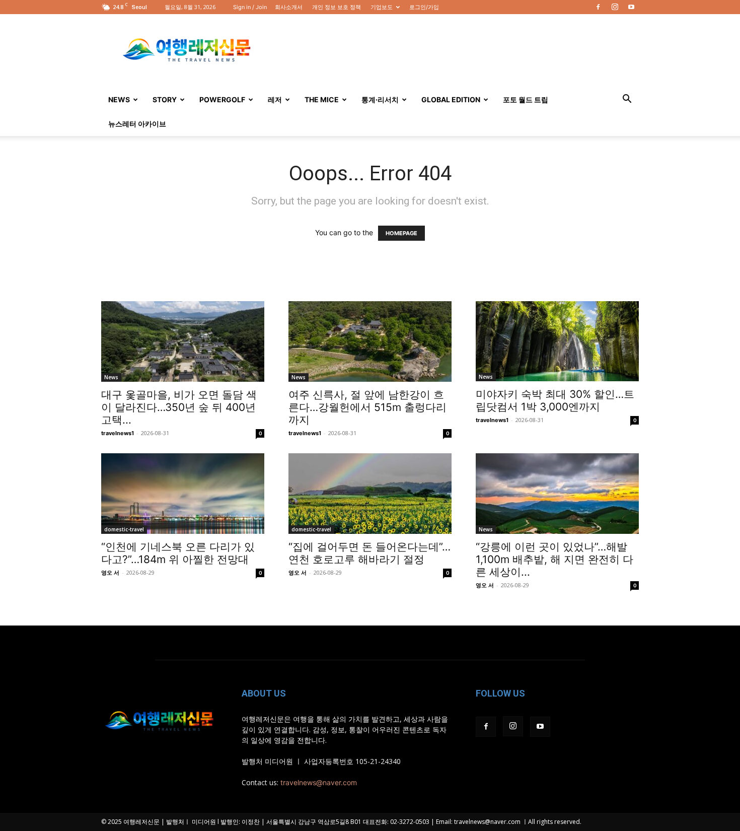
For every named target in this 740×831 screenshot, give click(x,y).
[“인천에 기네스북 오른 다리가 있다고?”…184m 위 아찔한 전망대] (182, 493)
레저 (275, 99)
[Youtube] (631, 7)
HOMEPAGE (401, 233)
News (119, 99)
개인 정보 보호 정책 (336, 7)
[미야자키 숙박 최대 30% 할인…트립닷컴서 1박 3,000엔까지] (557, 341)
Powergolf (222, 99)
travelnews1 (117, 433)
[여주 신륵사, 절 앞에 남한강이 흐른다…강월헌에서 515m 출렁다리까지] (370, 341)
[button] (627, 100)
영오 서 (110, 572)
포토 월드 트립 (525, 99)
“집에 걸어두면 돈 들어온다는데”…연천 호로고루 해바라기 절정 (369, 553)
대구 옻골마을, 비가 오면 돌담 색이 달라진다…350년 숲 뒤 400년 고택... (179, 407)
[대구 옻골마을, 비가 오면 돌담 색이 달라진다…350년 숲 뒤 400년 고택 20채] (182, 341)
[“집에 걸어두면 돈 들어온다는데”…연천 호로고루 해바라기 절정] (370, 493)
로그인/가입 (424, 7)
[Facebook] (598, 7)
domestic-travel (124, 529)
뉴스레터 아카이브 (137, 123)
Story (165, 99)
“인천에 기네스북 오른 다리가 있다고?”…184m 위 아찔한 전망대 (178, 553)
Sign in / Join (250, 7)
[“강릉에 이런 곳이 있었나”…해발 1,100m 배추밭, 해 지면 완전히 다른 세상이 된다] (557, 493)
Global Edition (450, 99)
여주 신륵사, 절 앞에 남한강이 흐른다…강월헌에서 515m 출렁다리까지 (367, 407)
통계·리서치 (380, 99)
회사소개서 (289, 7)
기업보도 (382, 7)
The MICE (322, 99)
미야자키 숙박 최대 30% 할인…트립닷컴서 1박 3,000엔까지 (555, 400)
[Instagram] (614, 7)
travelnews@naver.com (318, 782)
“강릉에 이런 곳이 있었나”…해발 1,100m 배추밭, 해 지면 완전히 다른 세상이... (554, 559)
